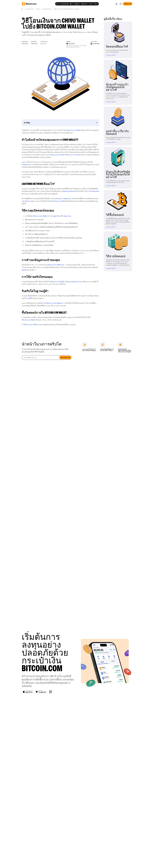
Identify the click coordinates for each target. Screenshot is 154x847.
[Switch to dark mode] (116, 3)
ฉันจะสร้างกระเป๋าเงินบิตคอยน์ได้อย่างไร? (117, 87)
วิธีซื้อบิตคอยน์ (115, 215)
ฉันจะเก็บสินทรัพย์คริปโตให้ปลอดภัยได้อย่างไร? (118, 174)
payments (95, 191)
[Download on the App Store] (28, 692)
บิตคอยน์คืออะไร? (117, 46)
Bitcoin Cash (29, 201)
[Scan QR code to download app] (50, 692)
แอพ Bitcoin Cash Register (53, 303)
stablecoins (26, 164)
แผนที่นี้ (29, 298)
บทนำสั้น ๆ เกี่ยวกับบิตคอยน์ (117, 132)
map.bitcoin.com (76, 282)
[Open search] (120, 3)
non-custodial (75, 155)
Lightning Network (68, 191)
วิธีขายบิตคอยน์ (115, 256)
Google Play (55, 216)
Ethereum (58, 198)
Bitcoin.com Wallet (73, 130)
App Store (67, 216)
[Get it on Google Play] (41, 692)
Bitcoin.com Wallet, (58, 282)
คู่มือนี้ (24, 270)
